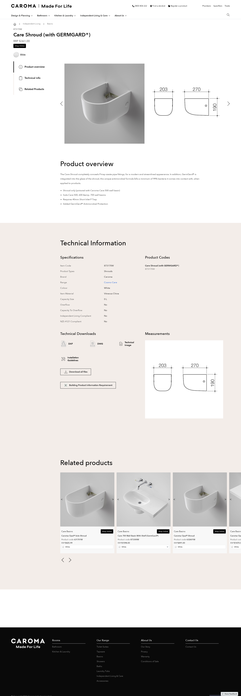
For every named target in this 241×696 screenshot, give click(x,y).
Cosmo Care (110, 282)
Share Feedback (230, 694)
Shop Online (20, 46)
